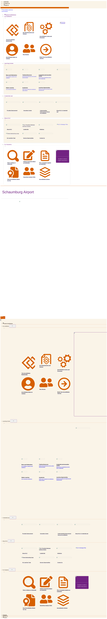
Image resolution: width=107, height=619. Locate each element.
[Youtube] (71, 307)
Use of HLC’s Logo (29, 312)
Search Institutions (11, 14)
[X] (71, 271)
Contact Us (7, 3)
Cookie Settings (37, 312)
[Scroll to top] (1, 317)
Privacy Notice (22, 312)
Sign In (7, 5)
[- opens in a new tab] (62, 22)
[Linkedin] (71, 235)
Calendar (6, 1)
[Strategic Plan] (64, 131)
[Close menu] (0, 320)
